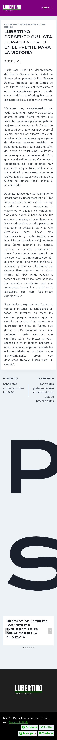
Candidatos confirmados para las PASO (14, 385)
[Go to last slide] (7, 631)
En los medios (13, 24)
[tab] (23, 647)
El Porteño (14, 61)
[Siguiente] (50, 631)
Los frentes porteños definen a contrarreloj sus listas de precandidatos (43, 390)
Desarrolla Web (18, 722)
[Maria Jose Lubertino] (12, 8)
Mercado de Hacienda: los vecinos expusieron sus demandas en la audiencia (27, 629)
